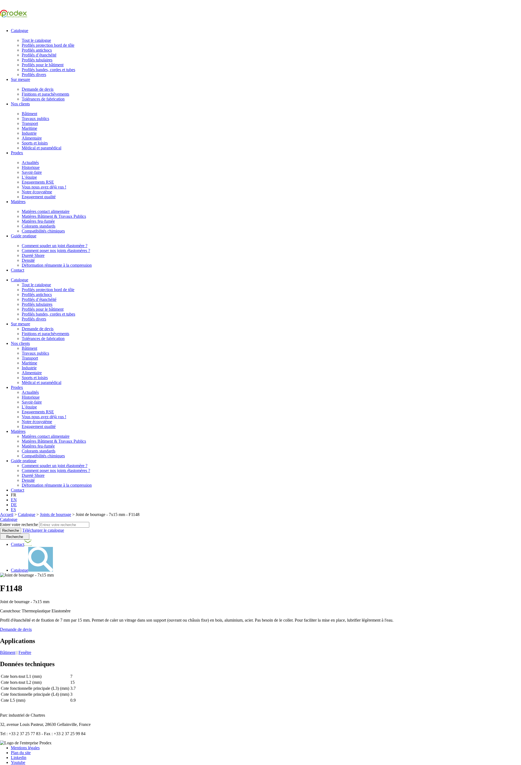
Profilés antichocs (37, 50)
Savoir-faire (32, 172)
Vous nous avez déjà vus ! (44, 187)
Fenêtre (24, 652)
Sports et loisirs (35, 143)
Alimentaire (32, 138)
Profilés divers (34, 74)
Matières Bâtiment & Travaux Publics (54, 216)
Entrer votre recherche (19, 524)
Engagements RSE (38, 182)
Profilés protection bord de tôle (48, 45)
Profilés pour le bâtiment (42, 64)
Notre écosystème (37, 192)
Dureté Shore (33, 255)
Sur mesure (20, 79)
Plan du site (21, 752)
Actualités (30, 162)
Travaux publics (35, 118)
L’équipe (29, 177)
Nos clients (20, 104)
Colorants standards (38, 226)
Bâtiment (29, 113)
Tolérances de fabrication (43, 99)
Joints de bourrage (55, 514)
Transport (30, 123)
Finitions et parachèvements (45, 94)
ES (13, 509)
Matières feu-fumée (38, 221)
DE (14, 504)
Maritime (29, 128)
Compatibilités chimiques (43, 231)
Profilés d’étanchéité (39, 55)
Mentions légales (25, 747)
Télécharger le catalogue (43, 530)
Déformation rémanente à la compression (57, 265)
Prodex (17, 152)
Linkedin (18, 757)
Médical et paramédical (41, 148)
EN (14, 500)
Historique (31, 167)
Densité (28, 260)
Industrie (29, 133)
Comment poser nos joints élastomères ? (56, 250)
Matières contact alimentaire (45, 211)
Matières (18, 201)
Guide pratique (23, 236)
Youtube (18, 762)
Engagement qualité (39, 196)
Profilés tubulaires (37, 60)
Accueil (6, 514)
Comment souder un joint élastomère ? (54, 245)
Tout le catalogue (36, 40)
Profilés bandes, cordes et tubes (48, 69)
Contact (17, 270)
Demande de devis (37, 89)
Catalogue (19, 30)
